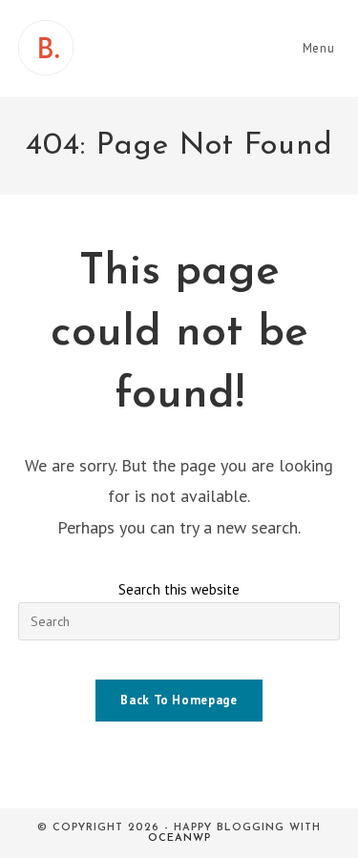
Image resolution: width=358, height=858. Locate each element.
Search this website (179, 589)
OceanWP (179, 838)
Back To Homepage (178, 700)
